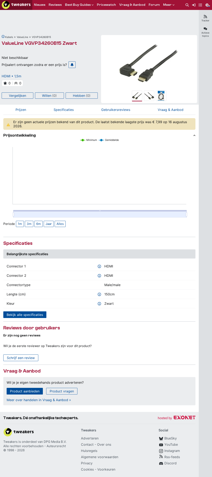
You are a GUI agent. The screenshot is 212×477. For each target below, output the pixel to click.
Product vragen (62, 391)
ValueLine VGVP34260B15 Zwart (39, 43)
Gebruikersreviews (115, 110)
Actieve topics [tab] (205, 34)
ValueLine (22, 37)
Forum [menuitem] (154, 5)
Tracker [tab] (205, 20)
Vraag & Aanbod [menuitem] (132, 5)
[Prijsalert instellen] (72, 64)
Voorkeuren (106, 469)
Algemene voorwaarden (99, 457)
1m (20, 224)
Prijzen (21, 110)
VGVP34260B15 (41, 37)
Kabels (9, 37)
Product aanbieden (25, 391)
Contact (87, 444)
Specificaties (64, 110)
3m (29, 224)
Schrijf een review (21, 358)
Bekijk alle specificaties (25, 315)
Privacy (87, 463)
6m (38, 224)
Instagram (172, 451)
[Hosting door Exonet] (176, 418)
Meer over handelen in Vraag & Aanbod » (39, 400)
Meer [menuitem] (167, 5)
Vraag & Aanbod (170, 110)
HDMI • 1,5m (11, 76)
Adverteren (90, 438)
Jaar (49, 224)
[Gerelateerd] (3, 36)
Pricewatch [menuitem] (106, 5)
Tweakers (10, 442)
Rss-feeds (172, 457)
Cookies (87, 469)
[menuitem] (187, 5)
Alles (60, 224)
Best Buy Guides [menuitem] (78, 5)
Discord (170, 463)
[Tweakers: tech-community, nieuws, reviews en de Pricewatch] (16, 5)
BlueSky (170, 438)
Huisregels (89, 451)
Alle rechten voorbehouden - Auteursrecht (34, 446)
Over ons (104, 444)
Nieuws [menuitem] (39, 5)
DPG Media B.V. (55, 442)
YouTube (171, 444)
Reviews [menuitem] (55, 5)
